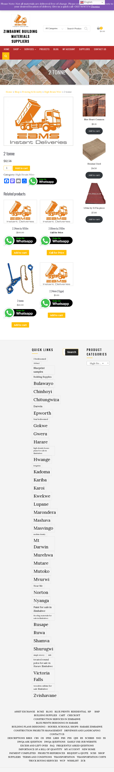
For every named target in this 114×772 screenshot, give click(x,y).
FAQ (52, 745)
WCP (62, 760)
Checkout (73, 715)
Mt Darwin (41, 544)
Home (6, 49)
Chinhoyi (43, 391)
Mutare (41, 563)
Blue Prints (62, 711)
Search (71, 352)
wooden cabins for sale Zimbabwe (43, 687)
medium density (39, 534)
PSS (69, 738)
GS (42, 738)
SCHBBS (89, 738)
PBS (63, 738)
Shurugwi (43, 649)
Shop (16, 49)
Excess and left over (34, 745)
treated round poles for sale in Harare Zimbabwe (43, 663)
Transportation (64, 757)
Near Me (38, 585)
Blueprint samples (39, 369)
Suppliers (84, 49)
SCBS (93, 753)
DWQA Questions (54, 741)
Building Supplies (43, 377)
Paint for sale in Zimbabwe (43, 609)
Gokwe (41, 425)
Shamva (41, 640)
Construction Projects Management (38, 730)
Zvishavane (45, 695)
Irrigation (37, 466)
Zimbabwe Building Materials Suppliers (20, 36)
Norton (41, 592)
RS (81, 738)
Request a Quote (77, 753)
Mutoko (41, 571)
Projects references (51, 753)
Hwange (42, 459)
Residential (78, 711)
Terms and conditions (37, 757)
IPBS (48, 738)
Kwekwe (42, 496)
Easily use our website (82, 741)
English (88, 2)
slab (49, 655)
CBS (36, 738)
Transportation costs (91, 757)
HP (89, 711)
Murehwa (43, 555)
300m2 (37, 363)
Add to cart (21, 168)
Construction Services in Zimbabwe (57, 719)
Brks (29, 738)
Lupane (41, 504)
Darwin (38, 406)
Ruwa (39, 632)
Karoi (39, 488)
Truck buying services (43, 760)
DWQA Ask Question (29, 741)
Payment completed (22, 753)
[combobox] (98, 363)
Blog (56, 49)
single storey (39, 655)
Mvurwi (41, 579)
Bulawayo (43, 383)
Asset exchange (24, 711)
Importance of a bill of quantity (40, 749)
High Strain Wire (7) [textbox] (99, 363)
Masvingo (43, 528)
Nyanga (41, 600)
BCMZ (40, 711)
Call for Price (56, 252)
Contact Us (100, 49)
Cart (62, 715)
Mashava (42, 520)
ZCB (83, 760)
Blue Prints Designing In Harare (57, 722)
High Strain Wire (53, 91)
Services (29, 49)
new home (88, 749)
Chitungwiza (46, 399)
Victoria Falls (42, 676)
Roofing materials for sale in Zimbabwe (43, 616)
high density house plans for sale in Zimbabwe (41, 450)
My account (69, 49)
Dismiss (95, 6)
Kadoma (42, 471)
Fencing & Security (32, 91)
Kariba (40, 480)
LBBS (56, 738)
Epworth (42, 413)
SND (98, 738)
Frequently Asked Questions (75, 745)
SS (104, 738)
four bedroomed (41, 419)
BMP (97, 711)
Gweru (40, 433)
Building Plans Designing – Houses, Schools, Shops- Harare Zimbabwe (57, 726)
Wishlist (73, 760)
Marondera (45, 512)
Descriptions (16, 738)
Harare (41, 442)
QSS (76, 738)
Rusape (41, 624)
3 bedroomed (40, 359)
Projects (44, 49)
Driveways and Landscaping (82, 730)
